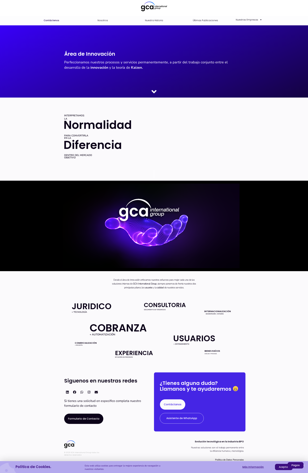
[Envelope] (96, 392)
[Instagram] (89, 392)
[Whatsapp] (82, 392)
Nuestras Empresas (247, 19)
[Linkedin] (67, 392)
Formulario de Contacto (83, 419)
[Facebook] (74, 392)
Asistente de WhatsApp (181, 418)
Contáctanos (172, 404)
